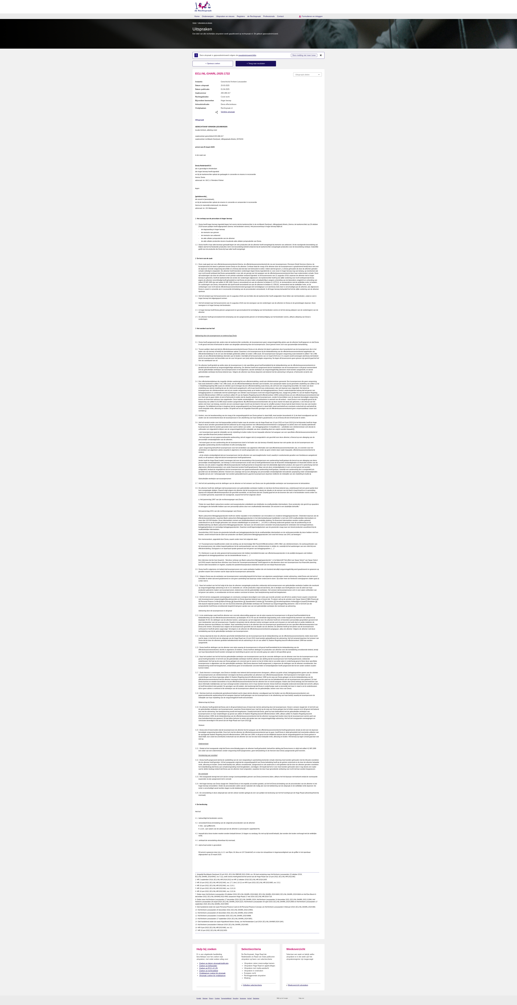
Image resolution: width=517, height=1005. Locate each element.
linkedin (316, 998)
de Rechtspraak (254, 16)
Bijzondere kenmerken (204, 101)
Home (197, 16)
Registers (241, 16)
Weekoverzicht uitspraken (298, 985)
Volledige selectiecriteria (252, 985)
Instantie (198, 82)
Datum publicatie (202, 89)
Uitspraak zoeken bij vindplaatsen (212, 976)
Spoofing (235, 998)
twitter (306, 998)
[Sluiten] (321, 55)
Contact (280, 16)
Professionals (269, 16)
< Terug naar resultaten (256, 63)
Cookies (217, 998)
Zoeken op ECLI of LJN (208, 968)
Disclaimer (256, 998)
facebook (309, 998)
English (199, 998)
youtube (320, 998)
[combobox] (307, 74)
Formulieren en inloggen (312, 16)
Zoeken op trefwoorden (208, 966)
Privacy (211, 998)
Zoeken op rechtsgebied (208, 971)
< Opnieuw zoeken (212, 63)
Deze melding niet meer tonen (304, 55)
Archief (249, 998)
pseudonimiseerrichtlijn (247, 55)
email (293, 998)
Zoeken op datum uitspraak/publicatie (213, 963)
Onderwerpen (208, 16)
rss (290, 998)
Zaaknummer (200, 93)
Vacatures (243, 998)
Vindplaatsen (200, 108)
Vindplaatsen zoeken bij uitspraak (212, 973)
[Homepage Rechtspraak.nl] (202, 6)
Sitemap (205, 998)
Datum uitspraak (202, 85)
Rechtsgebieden (202, 97)
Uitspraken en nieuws (225, 16)
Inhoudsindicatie (202, 104)
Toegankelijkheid (226, 998)
